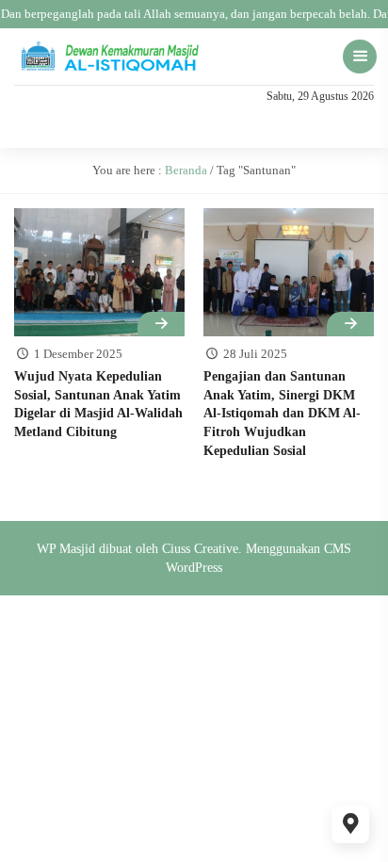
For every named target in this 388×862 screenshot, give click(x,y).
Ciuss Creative (200, 549)
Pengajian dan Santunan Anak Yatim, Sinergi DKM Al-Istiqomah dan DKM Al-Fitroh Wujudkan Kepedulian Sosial (282, 413)
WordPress (194, 568)
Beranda (186, 170)
